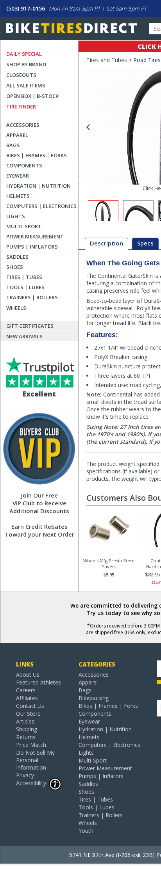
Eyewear (17, 175)
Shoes (14, 266)
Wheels (16, 307)
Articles (25, 721)
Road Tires (147, 60)
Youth (86, 830)
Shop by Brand (26, 64)
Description (106, 243)
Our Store (28, 713)
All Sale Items (25, 85)
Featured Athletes (38, 682)
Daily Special (24, 53)
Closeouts (21, 74)
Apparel (17, 135)
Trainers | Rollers (32, 297)
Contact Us (30, 705)
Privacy (25, 775)
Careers (26, 690)
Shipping (26, 729)
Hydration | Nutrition (38, 185)
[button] (88, 127)
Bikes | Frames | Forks (36, 155)
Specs (145, 243)
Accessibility (31, 783)
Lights (15, 216)
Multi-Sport (23, 226)
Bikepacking (94, 698)
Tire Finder (21, 106)
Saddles (17, 256)
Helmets (18, 195)
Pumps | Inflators (32, 246)
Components (24, 165)
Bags (13, 145)
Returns (26, 737)
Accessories (22, 124)
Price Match (31, 744)
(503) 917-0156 (25, 8)
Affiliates (27, 698)
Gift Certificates (30, 325)
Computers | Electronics (41, 206)
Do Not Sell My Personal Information (35, 760)
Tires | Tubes (24, 277)
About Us (27, 674)
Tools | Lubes (25, 287)
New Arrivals (24, 336)
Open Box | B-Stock (32, 96)
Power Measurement (35, 236)
